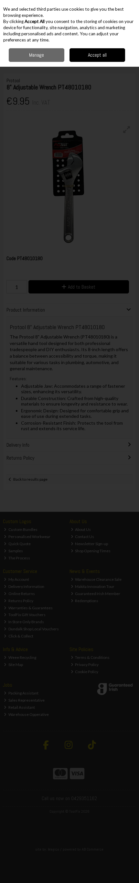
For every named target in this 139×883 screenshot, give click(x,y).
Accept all (97, 55)
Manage (36, 55)
